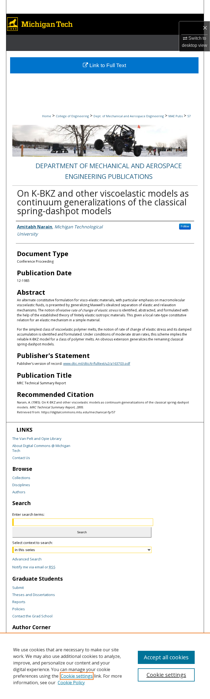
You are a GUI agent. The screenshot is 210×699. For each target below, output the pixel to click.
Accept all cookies (166, 657)
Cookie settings (77, 676)
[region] (105, 666)
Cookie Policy (71, 683)
